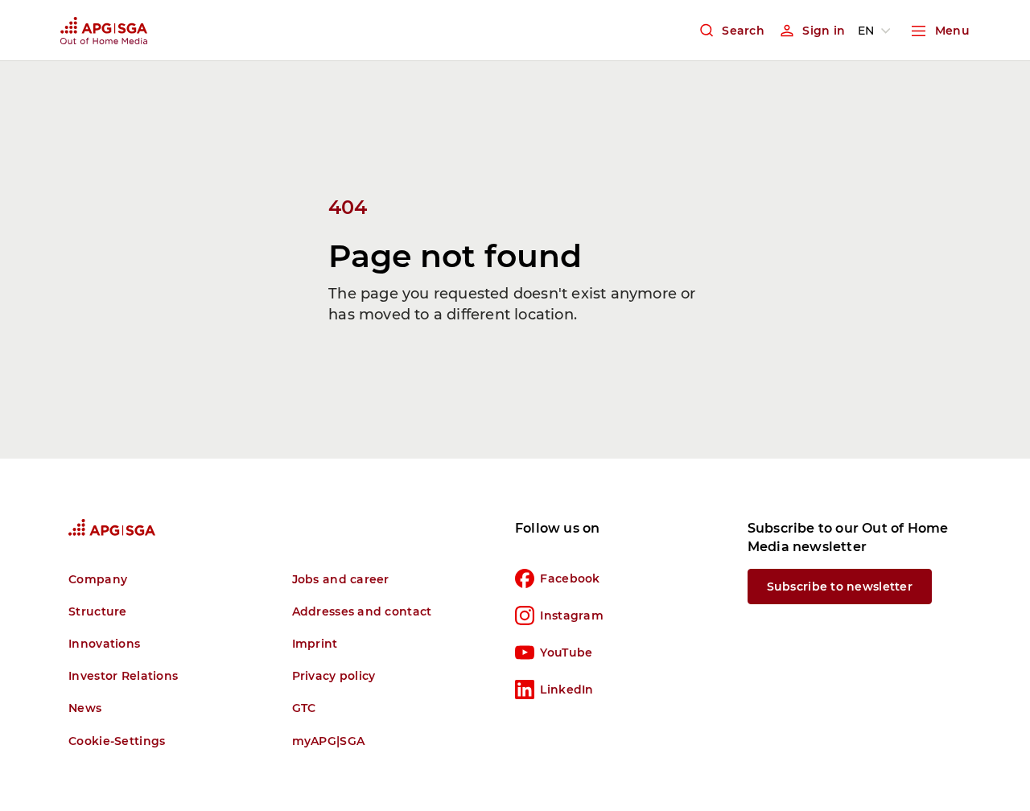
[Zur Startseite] (111, 527)
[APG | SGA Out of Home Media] (103, 30)
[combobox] (877, 30)
